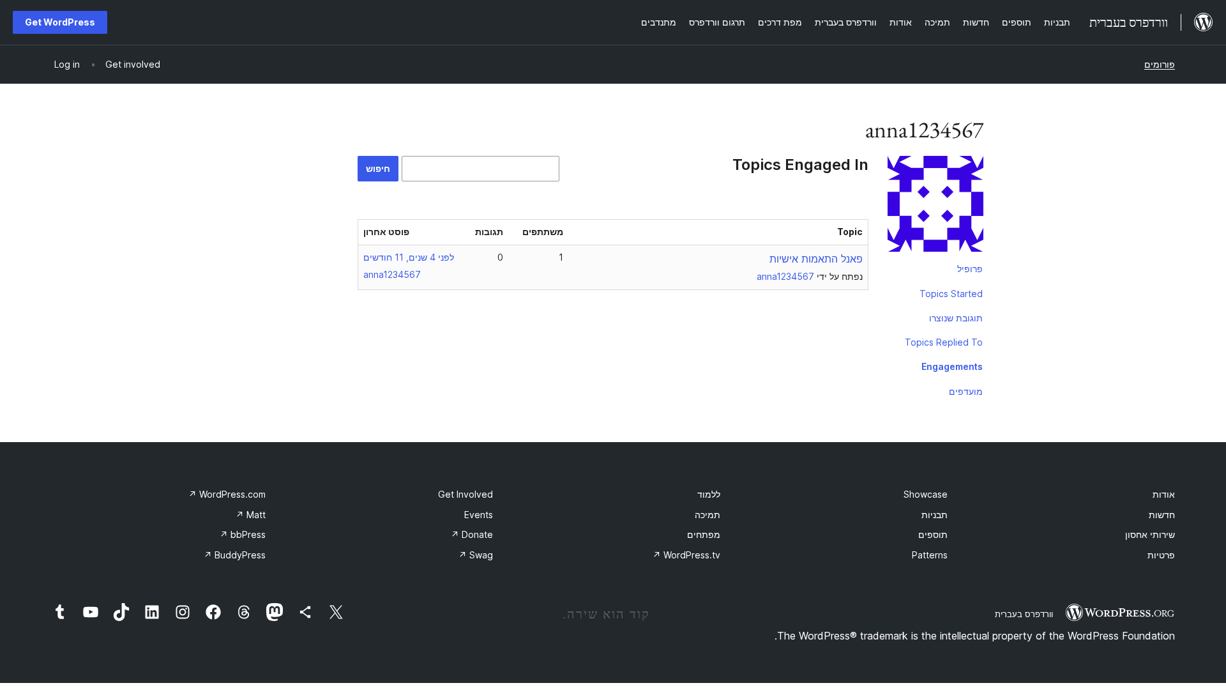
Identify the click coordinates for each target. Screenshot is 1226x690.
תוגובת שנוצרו (956, 317)
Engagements (952, 366)
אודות (1164, 494)
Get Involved (465, 494)
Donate (472, 534)
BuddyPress (235, 554)
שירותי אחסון (1150, 534)
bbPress (243, 534)
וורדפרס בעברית (1024, 614)
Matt (251, 514)
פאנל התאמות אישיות (816, 258)
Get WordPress (60, 22)
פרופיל (970, 268)
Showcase (926, 494)
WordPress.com (227, 494)
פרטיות (1161, 554)
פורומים (1159, 64)
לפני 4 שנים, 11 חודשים (408, 257)
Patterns (930, 554)
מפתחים (703, 534)
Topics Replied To (944, 342)
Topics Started (951, 293)
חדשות (1162, 514)
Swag (475, 554)
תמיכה (707, 514)
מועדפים (966, 391)
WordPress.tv (686, 554)
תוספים (933, 534)
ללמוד (708, 494)
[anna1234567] (935, 206)
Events (478, 514)
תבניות (934, 514)
